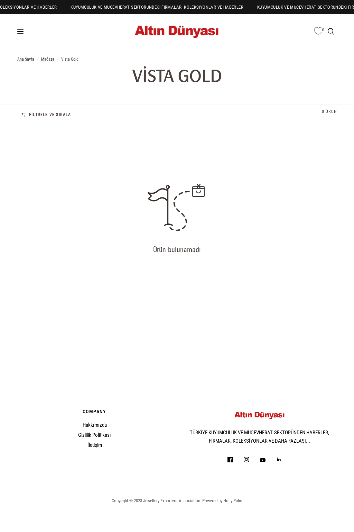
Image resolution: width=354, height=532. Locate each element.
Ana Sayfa (25, 59)
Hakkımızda (95, 425)
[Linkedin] (283, 459)
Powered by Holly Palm (222, 500)
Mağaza (47, 59)
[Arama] (331, 31)
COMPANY (94, 411)
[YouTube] (267, 460)
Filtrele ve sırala (50, 114)
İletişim (94, 445)
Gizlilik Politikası (94, 435)
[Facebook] (235, 459)
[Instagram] (251, 459)
